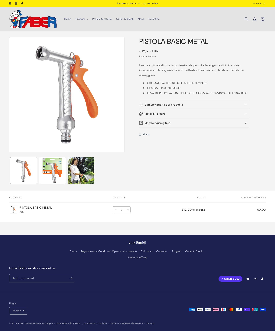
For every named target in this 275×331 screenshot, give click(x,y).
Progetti (176, 251)
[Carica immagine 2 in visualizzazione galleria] (52, 170)
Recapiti (150, 323)
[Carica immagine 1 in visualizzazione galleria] (23, 170)
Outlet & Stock (194, 251)
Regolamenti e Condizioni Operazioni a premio (109, 251)
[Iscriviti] (71, 278)
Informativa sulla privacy (68, 323)
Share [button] (145, 134)
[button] (81, 19)
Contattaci (162, 251)
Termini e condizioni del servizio (127, 323)
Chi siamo (146, 251)
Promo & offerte (137, 257)
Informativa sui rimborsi (95, 323)
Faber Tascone (25, 323)
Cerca (73, 251)
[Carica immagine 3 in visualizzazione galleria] (81, 170)
